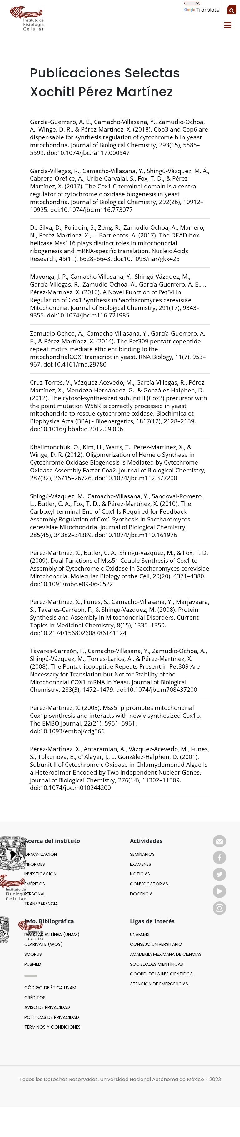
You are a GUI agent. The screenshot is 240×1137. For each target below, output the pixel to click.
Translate (208, 9)
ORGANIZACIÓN (40, 854)
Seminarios (142, 854)
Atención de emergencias (159, 984)
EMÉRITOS (34, 884)
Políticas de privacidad (51, 1017)
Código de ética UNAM (50, 988)
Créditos (35, 998)
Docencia (141, 894)
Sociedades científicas (156, 964)
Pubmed (32, 964)
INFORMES (34, 864)
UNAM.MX (140, 934)
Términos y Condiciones (52, 1027)
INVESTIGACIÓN (40, 874)
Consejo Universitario (156, 944)
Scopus (33, 954)
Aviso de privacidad (47, 1007)
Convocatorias (149, 884)
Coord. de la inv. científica (161, 974)
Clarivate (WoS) (43, 944)
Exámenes (140, 864)
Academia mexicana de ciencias (166, 954)
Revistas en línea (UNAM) (52, 934)
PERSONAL (34, 894)
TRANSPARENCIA (41, 903)
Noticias (140, 874)
